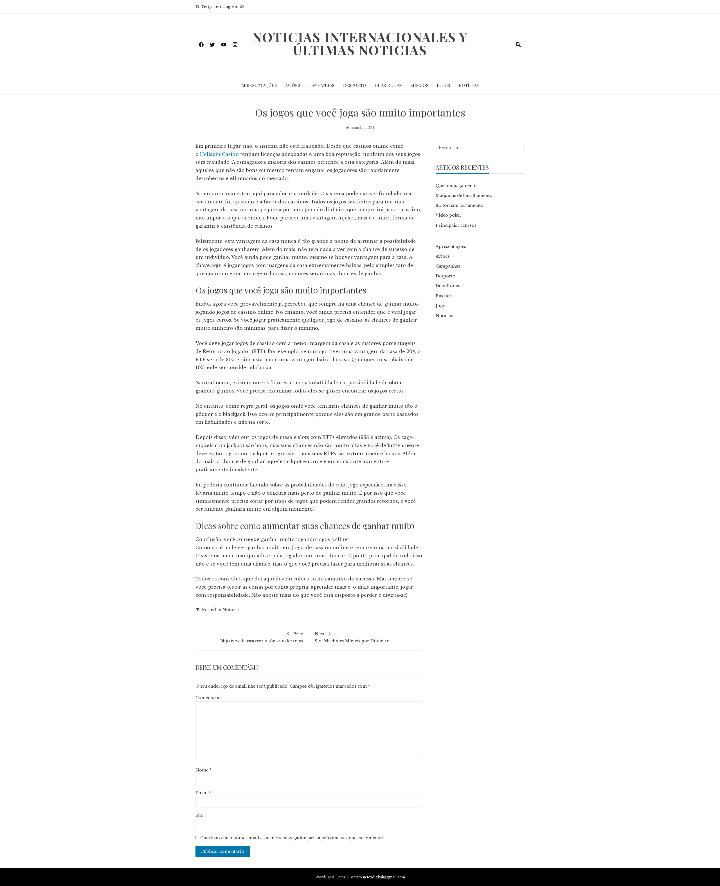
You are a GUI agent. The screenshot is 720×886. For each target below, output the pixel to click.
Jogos (443, 85)
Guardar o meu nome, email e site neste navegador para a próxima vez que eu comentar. (292, 837)
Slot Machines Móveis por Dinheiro (352, 637)
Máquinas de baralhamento (464, 195)
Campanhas (322, 85)
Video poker (449, 215)
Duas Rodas (388, 85)
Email (203, 792)
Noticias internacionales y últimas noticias (360, 43)
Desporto (354, 85)
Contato (355, 877)
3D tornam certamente (459, 205)
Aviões (292, 85)
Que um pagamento (456, 185)
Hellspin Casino (219, 154)
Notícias (469, 85)
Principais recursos (456, 225)
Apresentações (259, 85)
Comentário (208, 697)
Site (199, 815)
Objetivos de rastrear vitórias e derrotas (261, 637)
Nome (203, 770)
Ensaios (419, 85)
